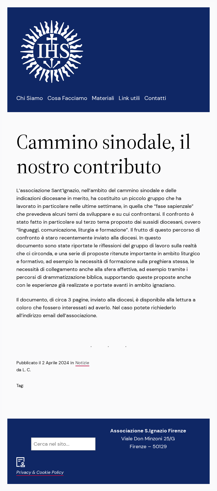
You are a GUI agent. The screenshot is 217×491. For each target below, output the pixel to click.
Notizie (82, 363)
